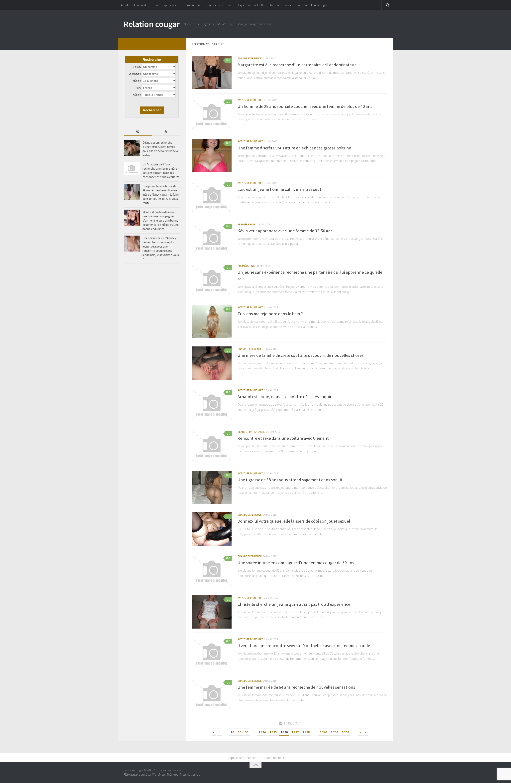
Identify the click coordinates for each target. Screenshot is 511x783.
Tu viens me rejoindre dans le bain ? (270, 313)
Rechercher (152, 110)
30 (246, 732)
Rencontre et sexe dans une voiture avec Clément (283, 438)
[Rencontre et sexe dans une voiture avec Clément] (212, 446)
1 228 (306, 732)
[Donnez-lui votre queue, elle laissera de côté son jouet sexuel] (212, 529)
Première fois (191, 5)
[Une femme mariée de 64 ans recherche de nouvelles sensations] (212, 695)
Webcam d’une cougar (312, 5)
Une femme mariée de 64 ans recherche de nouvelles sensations (296, 687)
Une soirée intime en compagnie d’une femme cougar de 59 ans (296, 562)
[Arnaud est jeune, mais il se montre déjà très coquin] (212, 404)
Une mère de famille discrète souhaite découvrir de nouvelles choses (300, 355)
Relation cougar (152, 24)
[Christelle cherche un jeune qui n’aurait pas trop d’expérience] (212, 612)
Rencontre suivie (281, 5)
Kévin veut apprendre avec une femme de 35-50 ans (285, 231)
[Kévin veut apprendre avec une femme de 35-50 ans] (212, 238)
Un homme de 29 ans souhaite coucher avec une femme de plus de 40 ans (305, 106)
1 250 (334, 732)
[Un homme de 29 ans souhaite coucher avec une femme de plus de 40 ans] (212, 114)
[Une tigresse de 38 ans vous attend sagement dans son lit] (212, 487)
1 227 (295, 732)
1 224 (262, 732)
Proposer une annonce (241, 758)
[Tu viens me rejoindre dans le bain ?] (212, 321)
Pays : (139, 87)
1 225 (273, 732)
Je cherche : (135, 73)
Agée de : (137, 80)
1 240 (323, 732)
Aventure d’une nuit (133, 5)
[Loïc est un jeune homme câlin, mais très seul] (212, 197)
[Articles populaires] (166, 131)
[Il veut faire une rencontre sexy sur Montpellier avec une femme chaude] (212, 653)
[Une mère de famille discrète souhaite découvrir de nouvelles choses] (212, 363)
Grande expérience (164, 5)
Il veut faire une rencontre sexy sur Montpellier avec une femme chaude (304, 645)
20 (239, 732)
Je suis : (137, 66)
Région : (137, 94)
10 (232, 732)
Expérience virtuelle (251, 5)
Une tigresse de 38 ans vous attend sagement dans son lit (290, 480)
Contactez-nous (274, 758)
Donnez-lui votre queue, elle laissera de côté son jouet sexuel (294, 521)
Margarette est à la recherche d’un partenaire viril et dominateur (297, 65)
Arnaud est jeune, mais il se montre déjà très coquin (285, 396)
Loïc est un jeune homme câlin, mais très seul (279, 189)
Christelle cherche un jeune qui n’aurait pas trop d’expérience (294, 604)
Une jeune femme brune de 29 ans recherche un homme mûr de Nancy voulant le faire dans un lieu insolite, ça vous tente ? (161, 194)
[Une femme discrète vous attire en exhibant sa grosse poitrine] (212, 155)
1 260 (345, 732)
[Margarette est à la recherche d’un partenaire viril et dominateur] (212, 72)
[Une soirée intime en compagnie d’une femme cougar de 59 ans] (212, 570)
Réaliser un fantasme (219, 5)
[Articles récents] (138, 131)
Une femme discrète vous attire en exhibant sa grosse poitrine (294, 148)
